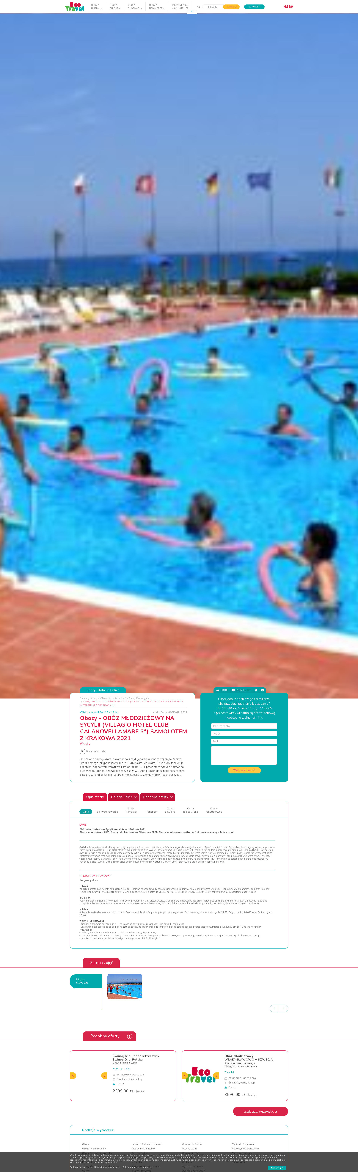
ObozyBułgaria (115, 7)
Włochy (85, 761)
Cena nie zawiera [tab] (190, 828)
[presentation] (274, 1026)
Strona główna (87, 716)
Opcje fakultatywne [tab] (214, 828)
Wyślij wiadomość (244, 788)
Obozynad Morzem (156, 7)
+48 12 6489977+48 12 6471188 (180, 7)
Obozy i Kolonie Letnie (112, 716)
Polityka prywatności (81, 1167)
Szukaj (230, 6)
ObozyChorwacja (135, 7)
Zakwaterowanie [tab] (107, 829)
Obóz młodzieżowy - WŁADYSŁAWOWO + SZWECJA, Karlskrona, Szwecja (249, 1077)
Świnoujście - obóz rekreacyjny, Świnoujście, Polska (136, 1076)
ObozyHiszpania (97, 7)
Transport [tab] (151, 829)
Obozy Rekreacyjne (139, 716)
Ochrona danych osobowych (137, 1167)
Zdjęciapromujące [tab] (82, 998)
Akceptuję (277, 1168)
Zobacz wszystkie (260, 1129)
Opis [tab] (86, 829)
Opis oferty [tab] (95, 815)
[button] (192, 12)
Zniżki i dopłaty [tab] (131, 828)
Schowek (254, 6)
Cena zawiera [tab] (170, 828)
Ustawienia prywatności (107, 1167)
